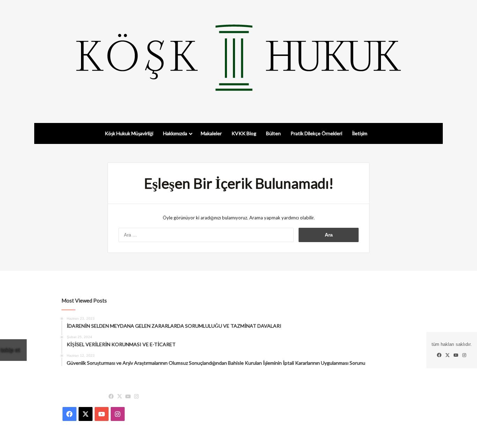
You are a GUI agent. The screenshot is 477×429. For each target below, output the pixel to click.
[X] (119, 396)
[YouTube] (128, 396)
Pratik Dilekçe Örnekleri (316, 133)
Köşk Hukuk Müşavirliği (129, 133)
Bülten (273, 133)
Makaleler (211, 133)
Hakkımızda (175, 133)
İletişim (359, 133)
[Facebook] (111, 396)
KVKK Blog (244, 133)
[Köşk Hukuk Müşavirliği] (238, 57)
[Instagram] (136, 396)
